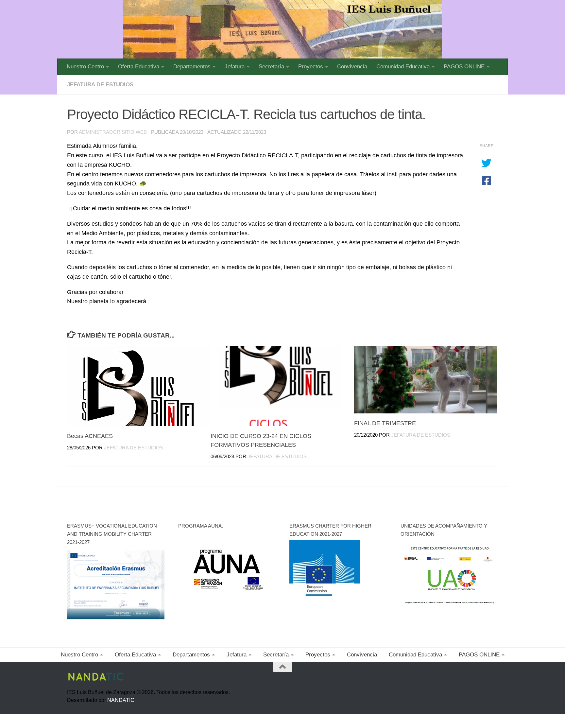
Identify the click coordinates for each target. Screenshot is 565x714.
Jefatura (235, 66)
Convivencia (352, 66)
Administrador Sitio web (113, 132)
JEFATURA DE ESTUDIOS (100, 84)
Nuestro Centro (85, 66)
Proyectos (310, 66)
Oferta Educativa (138, 66)
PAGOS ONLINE (464, 66)
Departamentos (192, 66)
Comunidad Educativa (403, 66)
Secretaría (271, 66)
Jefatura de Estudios (133, 447)
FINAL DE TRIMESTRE (385, 423)
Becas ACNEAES (90, 436)
